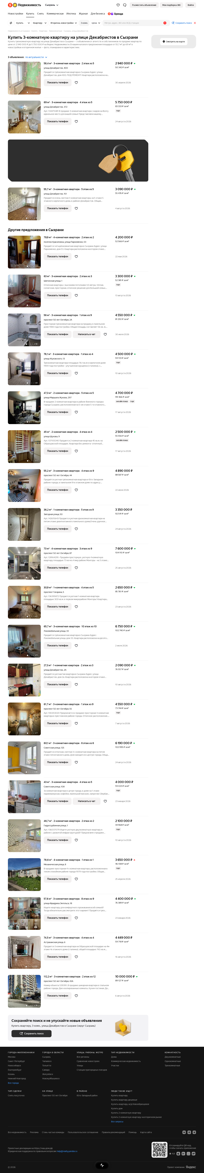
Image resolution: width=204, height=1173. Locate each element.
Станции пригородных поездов (92, 1070)
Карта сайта (146, 1132)
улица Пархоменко (74, 242)
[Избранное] (118, 5)
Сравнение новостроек (88, 1061)
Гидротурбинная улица (55, 825)
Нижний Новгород (17, 1078)
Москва (11, 1057)
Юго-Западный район (87, 1095)
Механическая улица (54, 864)
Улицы (80, 1065)
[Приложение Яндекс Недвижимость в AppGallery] (188, 1153)
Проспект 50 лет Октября (54, 1095)
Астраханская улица (53, 942)
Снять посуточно (16, 1095)
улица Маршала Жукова (55, 397)
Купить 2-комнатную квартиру (126, 1113)
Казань (11, 1074)
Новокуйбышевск (51, 1078)
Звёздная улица (51, 514)
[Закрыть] (195, 23)
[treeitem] (16, 13)
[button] (124, 5)
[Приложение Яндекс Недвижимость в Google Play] (183, 1153)
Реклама (34, 1132)
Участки (115, 1065)
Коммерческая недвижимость (126, 1061)
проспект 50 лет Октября (56, 320)
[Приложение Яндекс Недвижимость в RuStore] (193, 1153)
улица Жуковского (53, 358)
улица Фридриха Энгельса (56, 903)
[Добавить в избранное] (76, 82)
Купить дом (116, 1108)
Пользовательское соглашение (83, 1132)
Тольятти (46, 1065)
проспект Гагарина (53, 592)
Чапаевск (47, 1061)
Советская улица (52, 748)
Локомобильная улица (54, 631)
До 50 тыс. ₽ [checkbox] (41, 165)
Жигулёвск (47, 1074)
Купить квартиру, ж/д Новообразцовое (130, 1104)
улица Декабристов (53, 68)
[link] (190, 5)
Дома (113, 1057)
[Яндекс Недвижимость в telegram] (194, 1132)
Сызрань (46, 1057)
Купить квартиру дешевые (124, 1100)
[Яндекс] (191, 1167)
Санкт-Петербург (16, 1061)
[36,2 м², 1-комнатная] (26, 526)
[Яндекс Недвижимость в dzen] (189, 1132)
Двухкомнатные (173, 1057)
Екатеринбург (15, 1070)
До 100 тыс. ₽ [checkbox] (80, 165)
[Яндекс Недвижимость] (24, 5)
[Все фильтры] (11, 23)
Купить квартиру (119, 1095)
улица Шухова (50, 436)
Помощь (133, 1132)
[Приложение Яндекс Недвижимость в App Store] (178, 1153)
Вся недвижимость (17, 1132)
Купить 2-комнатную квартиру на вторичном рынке (136, 1117)
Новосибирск (14, 1065)
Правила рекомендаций (113, 1132)
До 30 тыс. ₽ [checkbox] (21, 165)
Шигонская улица (52, 281)
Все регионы (83, 1057)
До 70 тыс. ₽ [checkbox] (60, 165)
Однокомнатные (173, 1061)
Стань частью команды (53, 1132)
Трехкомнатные (172, 1065)
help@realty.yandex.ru (67, 1151)
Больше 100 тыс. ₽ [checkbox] (24, 173)
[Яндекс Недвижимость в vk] (184, 1132)
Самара (45, 1070)
